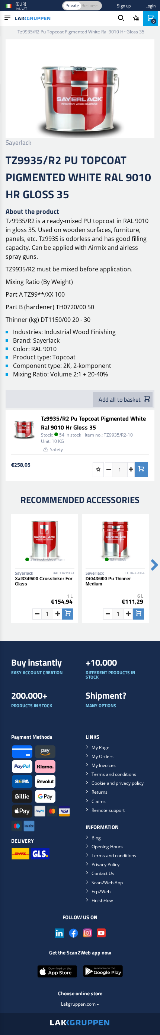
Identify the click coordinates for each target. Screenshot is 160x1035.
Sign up (124, 5)
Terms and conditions (114, 774)
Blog (96, 838)
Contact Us (103, 873)
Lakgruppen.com (78, 1004)
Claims (99, 801)
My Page (100, 747)
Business (90, 5)
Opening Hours (107, 846)
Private (72, 5)
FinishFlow (102, 900)
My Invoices (104, 765)
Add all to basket (120, 399)
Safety (56, 449)
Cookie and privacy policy (118, 783)
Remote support (108, 810)
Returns (100, 792)
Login (150, 5)
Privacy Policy (105, 864)
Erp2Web (101, 891)
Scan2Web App (107, 882)
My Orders (102, 756)
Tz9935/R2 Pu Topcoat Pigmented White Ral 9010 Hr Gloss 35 (93, 423)
